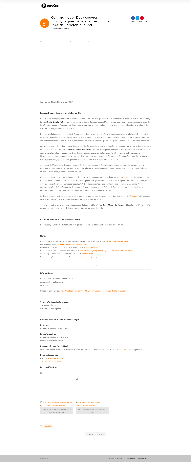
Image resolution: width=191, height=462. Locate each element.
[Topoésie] (50, 5)
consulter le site (127, 349)
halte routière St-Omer (54, 358)
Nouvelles (48, 426)
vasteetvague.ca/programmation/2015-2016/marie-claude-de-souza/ (106, 250)
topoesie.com (128, 177)
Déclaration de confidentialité (137, 458)
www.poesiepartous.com (96, 257)
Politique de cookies (115, 458)
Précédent (91, 434)
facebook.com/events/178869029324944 (72, 244)
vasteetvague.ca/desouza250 (117, 241)
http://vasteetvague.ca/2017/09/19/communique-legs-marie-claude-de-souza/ (93, 291)
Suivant (101, 434)
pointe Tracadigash (53, 361)
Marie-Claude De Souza (62, 28)
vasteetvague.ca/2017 (92, 247)
